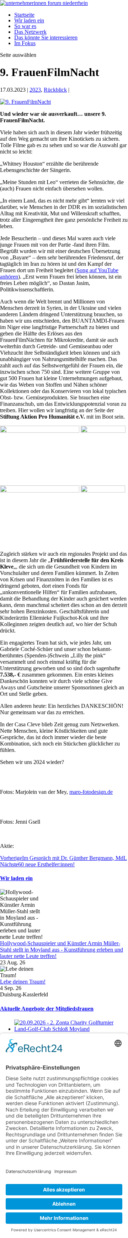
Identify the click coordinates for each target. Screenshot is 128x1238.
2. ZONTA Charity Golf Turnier (50, 1035)
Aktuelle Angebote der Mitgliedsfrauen (47, 1009)
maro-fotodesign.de (91, 792)
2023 (35, 90)
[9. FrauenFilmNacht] (25, 102)
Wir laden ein (29, 20)
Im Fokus (25, 43)
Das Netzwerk (30, 32)
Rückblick (55, 90)
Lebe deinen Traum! (23, 982)
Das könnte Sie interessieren (46, 37)
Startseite (24, 15)
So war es (25, 26)
